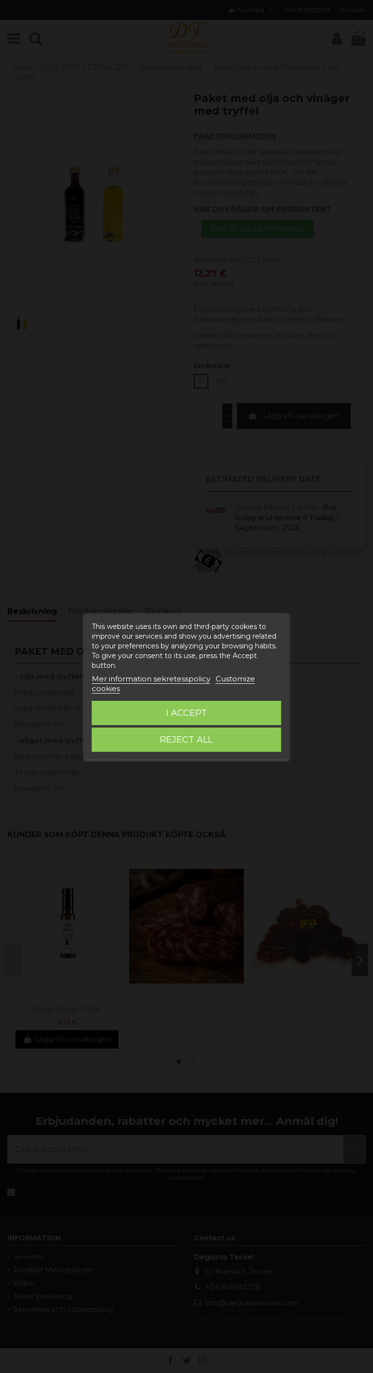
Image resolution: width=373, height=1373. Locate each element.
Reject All (186, 739)
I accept (186, 713)
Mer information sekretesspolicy (151, 678)
